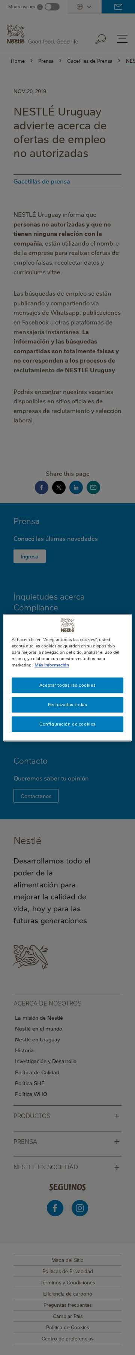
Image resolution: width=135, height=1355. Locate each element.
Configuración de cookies (67, 724)
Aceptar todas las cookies (67, 685)
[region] (67, 677)
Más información (51, 665)
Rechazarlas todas (67, 704)
